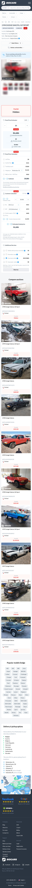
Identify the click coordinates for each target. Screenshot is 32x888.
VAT (6, 209)
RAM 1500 (23, 701)
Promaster (8, 701)
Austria (7, 739)
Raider (25, 703)
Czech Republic (9, 743)
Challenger (24, 674)
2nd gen (13, 17)
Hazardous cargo (12, 254)
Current (4, 7)
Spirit (16, 709)
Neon (20, 695)
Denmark (8, 745)
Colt (16, 677)
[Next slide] (28, 70)
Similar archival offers (16, 47)
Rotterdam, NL (10, 762)
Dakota (4, 17)
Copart (18, 827)
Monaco (13, 695)
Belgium (7, 741)
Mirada (6, 695)
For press (5, 830)
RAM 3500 (17, 703)
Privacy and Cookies (18, 885)
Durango (16, 686)
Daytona (15, 683)
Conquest (22, 677)
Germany (8, 747)
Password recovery (21, 849)
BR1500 (23, 671)
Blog (4, 825)
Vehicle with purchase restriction (16, 250)
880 (18, 668)
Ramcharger (8, 706)
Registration (19, 846)
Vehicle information (22, 100)
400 (7, 668)
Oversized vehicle (12, 258)
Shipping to (8, 170)
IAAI (25, 28)
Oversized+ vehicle (12, 262)
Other (15, 698)
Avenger (15, 671)
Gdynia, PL (9, 766)
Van (20, 712)
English (22, 880)
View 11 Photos (9, 78)
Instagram (17, 864)
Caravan (15, 674)
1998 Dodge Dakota (8, 381)
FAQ (4, 841)
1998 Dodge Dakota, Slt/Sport (11, 307)
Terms (9, 885)
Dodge (21, 13)
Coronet (8, 680)
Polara (22, 698)
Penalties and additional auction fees (11, 187)
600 (13, 668)
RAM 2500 (8, 703)
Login (17, 843)
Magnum (23, 692)
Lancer (16, 692)
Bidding (9, 100)
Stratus (14, 712)
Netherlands (9, 751)
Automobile (12, 13)
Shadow (9, 709)
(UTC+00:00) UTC (11, 880)
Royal (25, 706)
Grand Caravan (9, 689)
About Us (5, 827)
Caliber (7, 674)
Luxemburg (8, 749)
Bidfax (18, 830)
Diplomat (8, 686)
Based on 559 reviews (24, 804)
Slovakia (7, 753)
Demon (23, 683)
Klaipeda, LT (9, 768)
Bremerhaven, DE (11, 764)
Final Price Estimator (11, 120)
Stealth (6, 712)
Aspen (8, 671)
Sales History (16, 43)
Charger (9, 677)
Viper (25, 712)
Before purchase (7, 843)
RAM (16, 701)
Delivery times (6, 849)
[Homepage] (9, 3)
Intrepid (25, 689)
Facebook (7, 864)
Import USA (19, 835)
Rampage (17, 706)
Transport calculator (5, 855)
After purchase (6, 846)
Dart (8, 683)
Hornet (18, 689)
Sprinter (23, 709)
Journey (8, 692)
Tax (6, 204)
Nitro (26, 695)
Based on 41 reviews (8, 804)
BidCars (4, 13)
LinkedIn (27, 864)
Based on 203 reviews (8, 813)
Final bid (16, 129)
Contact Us (5, 833)
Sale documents (7, 851)
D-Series (16, 680)
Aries (24, 668)
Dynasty (24, 686)
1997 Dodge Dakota (8, 566)
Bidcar (18, 833)
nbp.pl (21, 238)
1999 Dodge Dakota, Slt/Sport (11, 344)
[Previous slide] (4, 70)
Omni (9, 698)
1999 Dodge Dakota (8, 455)
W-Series (16, 715)
